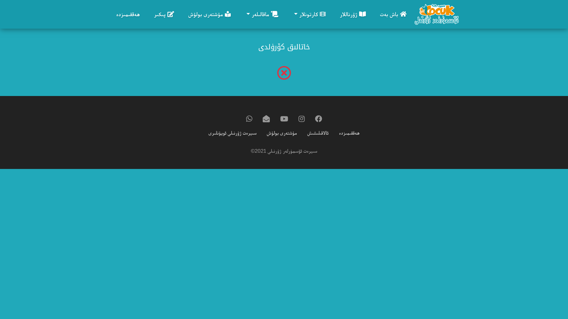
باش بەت (390, 14)
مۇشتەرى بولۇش (206, 14)
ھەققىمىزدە (128, 14)
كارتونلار (309, 14)
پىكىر (160, 14)
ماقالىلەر (260, 14)
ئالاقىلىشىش (318, 133)
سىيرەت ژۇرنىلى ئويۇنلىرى (232, 133)
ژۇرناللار (349, 14)
